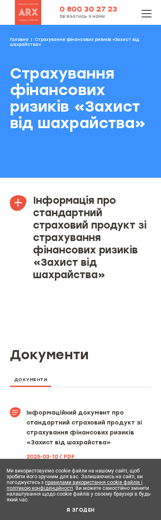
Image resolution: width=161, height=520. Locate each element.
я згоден (80, 510)
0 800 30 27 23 (88, 9)
